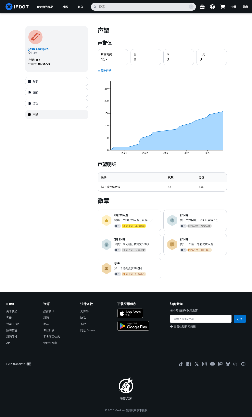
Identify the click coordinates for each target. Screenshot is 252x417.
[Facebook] (188, 364)
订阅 (240, 319)
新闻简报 (11, 336)
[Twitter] (196, 364)
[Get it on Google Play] (133, 326)
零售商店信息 (51, 336)
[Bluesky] (228, 364)
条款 (83, 324)
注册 (233, 6)
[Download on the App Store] (130, 313)
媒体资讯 (48, 311)
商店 (80, 7)
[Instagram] (204, 364)
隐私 (83, 317)
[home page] (17, 6)
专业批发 (48, 330)
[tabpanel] (162, 152)
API (8, 343)
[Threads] (235, 364)
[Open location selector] (212, 7)
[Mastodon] (220, 364)
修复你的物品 (45, 7)
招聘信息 (11, 330)
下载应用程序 (126, 304)
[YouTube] (212, 364)
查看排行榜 (104, 70)
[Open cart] (223, 7)
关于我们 (11, 311)
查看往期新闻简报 (185, 326)
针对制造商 (50, 343)
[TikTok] (181, 364)
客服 (9, 317)
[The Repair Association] (243, 364)
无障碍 (84, 311)
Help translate (15, 364)
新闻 (46, 317)
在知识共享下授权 (136, 410)
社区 (65, 7)
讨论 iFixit (12, 324)
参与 (46, 324)
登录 (245, 6)
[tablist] (56, 98)
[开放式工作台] (202, 7)
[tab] (56, 81)
